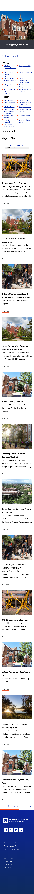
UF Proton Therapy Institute (25, 121)
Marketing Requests (11, 849)
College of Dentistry (25, 100)
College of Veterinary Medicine (25, 110)
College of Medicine (10, 102)
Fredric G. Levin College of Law (23, 86)
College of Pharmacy (25, 107)
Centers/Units (9, 130)
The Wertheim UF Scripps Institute (9, 125)
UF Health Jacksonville (7, 121)
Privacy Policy (9, 868)
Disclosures (8, 864)
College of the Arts (24, 66)
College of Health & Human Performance (10, 79)
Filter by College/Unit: (17, 145)
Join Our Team (9, 858)
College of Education (25, 72)
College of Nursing (9, 107)
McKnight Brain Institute (8, 116)
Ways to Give (8, 138)
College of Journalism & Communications (24, 80)
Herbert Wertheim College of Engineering (9, 91)
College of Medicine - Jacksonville (25, 103)
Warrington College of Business (25, 90)
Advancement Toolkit (11, 846)
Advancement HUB (11, 843)
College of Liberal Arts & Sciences (9, 86)
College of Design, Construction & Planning (9, 74)
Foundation (8, 861)
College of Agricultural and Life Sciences (10, 68)
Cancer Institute (8, 100)
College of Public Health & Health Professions (9, 111)
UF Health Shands (24, 115)
